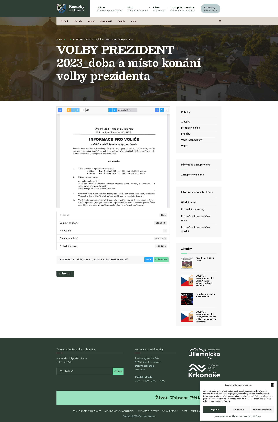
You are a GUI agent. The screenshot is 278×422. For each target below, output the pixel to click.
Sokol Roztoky (170, 411)
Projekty (185, 134)
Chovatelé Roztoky (148, 411)
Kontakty (210, 9)
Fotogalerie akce (190, 128)
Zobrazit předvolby (262, 409)
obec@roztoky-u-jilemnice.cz (73, 358)
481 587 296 (64, 362)
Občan (109, 9)
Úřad (137, 9)
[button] (272, 385)
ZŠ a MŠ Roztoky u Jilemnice (87, 411)
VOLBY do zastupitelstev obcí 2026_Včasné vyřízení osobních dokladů (205, 280)
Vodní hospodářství (191, 140)
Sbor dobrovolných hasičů (119, 411)
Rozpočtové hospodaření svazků (195, 229)
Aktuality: (186, 249)
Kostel (91, 21)
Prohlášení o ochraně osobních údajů (245, 416)
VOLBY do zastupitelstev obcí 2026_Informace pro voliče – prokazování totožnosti (206, 316)
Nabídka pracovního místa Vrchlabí (205, 295)
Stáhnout (161, 259)
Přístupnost (197, 411)
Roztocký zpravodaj (192, 209)
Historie (78, 21)
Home (59, 39)
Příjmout (215, 409)
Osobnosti (106, 21)
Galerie (121, 21)
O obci (64, 21)
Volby (184, 146)
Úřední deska (188, 202)
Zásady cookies (221, 416)
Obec (159, 9)
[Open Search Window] (220, 21)
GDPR (184, 411)
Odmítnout (238, 409)
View (149, 259)
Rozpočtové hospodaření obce (195, 218)
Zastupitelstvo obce (182, 9)
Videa (134, 21)
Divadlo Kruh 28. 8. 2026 (205, 259)
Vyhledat (118, 371)
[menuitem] (211, 8)
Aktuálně (186, 122)
